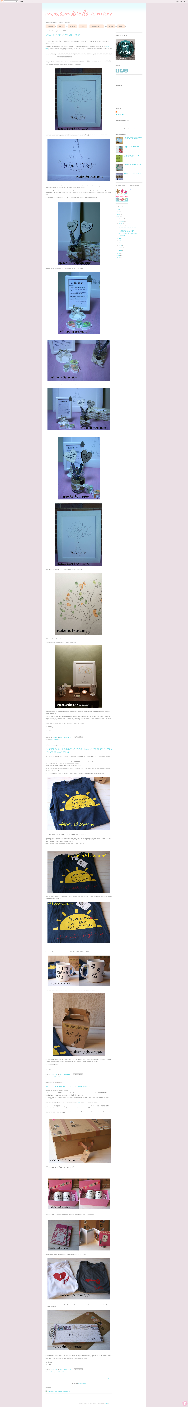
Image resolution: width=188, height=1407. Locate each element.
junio (120, 238)
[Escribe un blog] (77, 737)
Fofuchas (72, 26)
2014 (118, 253)
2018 (118, 209)
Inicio (80, 1378)
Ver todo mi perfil (120, 114)
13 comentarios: (67, 1369)
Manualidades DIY (97, 26)
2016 (118, 214)
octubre (121, 223)
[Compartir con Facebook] (80, 737)
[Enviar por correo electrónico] (75, 737)
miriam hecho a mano (80, 14)
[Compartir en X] (79, 737)
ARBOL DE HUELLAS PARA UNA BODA (63, 35)
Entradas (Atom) (82, 1383)
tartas (120, 26)
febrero (121, 247)
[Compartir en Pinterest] (82, 737)
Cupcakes (50, 26)
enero (120, 250)
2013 (118, 255)
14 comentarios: (67, 737)
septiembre (122, 226)
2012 (118, 258)
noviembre (121, 221)
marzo (120, 245)
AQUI (107, 46)
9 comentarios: (67, 1074)
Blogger (106, 1403)
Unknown (120, 112)
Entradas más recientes (53, 1378)
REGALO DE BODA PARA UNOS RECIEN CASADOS (68, 1086)
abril (120, 243)
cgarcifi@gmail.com (136, 128)
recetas (111, 26)
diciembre (121, 218)
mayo (120, 240)
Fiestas (61, 26)
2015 (118, 216)
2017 (118, 212)
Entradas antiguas (106, 1378)
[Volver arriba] (185, 1404)
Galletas (83, 26)
